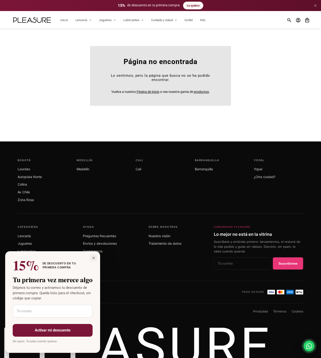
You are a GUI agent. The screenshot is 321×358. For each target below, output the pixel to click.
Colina (22, 184)
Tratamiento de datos (165, 243)
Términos (279, 311)
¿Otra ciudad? (264, 177)
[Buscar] (289, 20)
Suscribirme (288, 263)
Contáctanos (92, 251)
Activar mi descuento (52, 330)
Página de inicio (148, 92)
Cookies (297, 311)
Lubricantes (27, 251)
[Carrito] (307, 20)
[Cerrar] (315, 5)
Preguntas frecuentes (99, 236)
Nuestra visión (159, 236)
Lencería (24, 236)
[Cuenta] (298, 20)
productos (201, 92)
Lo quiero (193, 5)
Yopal (258, 169)
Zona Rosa (26, 200)
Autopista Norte (30, 177)
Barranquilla (204, 169)
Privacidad (260, 311)
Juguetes (25, 243)
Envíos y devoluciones (100, 243)
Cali (138, 169)
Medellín (83, 169)
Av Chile (24, 192)
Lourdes (24, 169)
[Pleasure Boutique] (32, 20)
